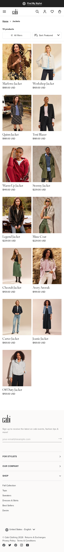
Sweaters (6, 495)
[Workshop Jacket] (47, 62)
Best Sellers (8, 505)
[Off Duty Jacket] (16, 368)
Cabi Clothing (11, 537)
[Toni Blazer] (47, 113)
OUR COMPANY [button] (10, 466)
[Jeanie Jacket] (47, 317)
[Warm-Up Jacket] (16, 164)
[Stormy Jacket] (47, 164)
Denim (5, 510)
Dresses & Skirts (10, 500)
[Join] (59, 438)
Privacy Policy (9, 540)
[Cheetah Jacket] (16, 266)
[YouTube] (27, 545)
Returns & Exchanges (35, 537)
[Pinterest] (15, 545)
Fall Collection (9, 485)
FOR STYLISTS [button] (9, 456)
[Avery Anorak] (47, 266)
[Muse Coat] (47, 215)
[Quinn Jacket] (16, 113)
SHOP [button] (5, 475)
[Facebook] (3, 545)
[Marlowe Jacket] (16, 62)
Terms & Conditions (26, 540)
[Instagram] (21, 545)
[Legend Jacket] (16, 215)
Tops (4, 490)
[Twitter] (9, 545)
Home (5, 21)
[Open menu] (6, 11)
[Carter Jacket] (16, 317)
